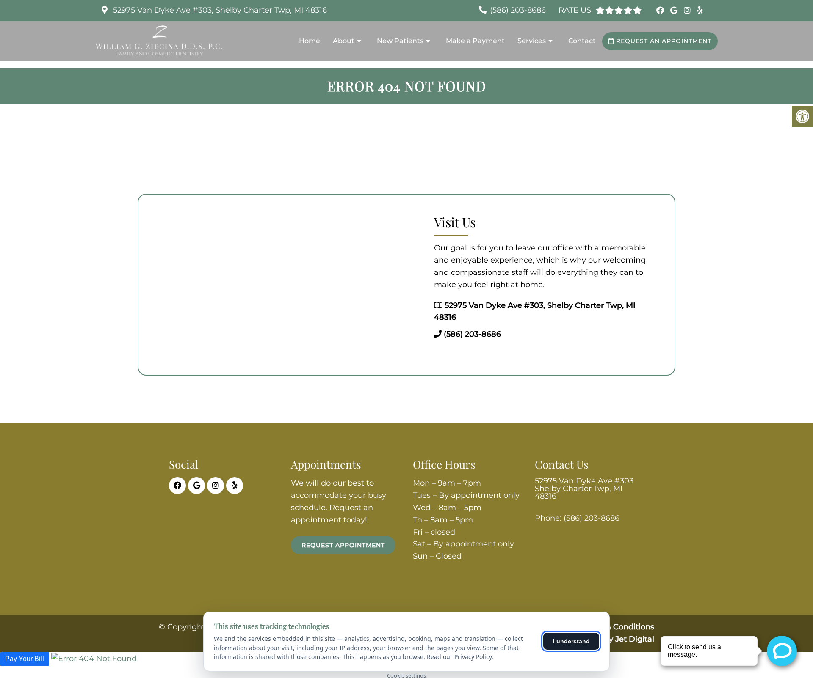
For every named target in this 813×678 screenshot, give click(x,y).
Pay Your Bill (24, 658)
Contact (582, 41)
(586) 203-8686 (518, 10)
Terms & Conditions (617, 626)
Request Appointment (343, 545)
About (343, 41)
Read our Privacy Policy (459, 657)
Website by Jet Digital (612, 639)
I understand (571, 641)
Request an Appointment (662, 41)
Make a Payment (475, 41)
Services (531, 41)
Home (309, 41)
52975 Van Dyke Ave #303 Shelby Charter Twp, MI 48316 (584, 488)
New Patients (400, 41)
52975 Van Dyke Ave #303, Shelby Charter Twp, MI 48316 (219, 10)
